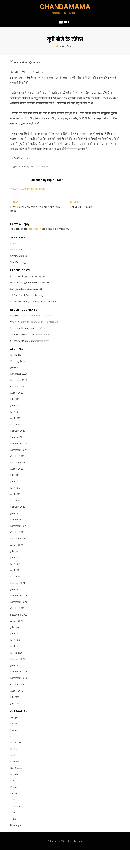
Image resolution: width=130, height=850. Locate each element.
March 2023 (16, 424)
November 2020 (18, 601)
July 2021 (15, 551)
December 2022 (18, 443)
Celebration (23, 166)
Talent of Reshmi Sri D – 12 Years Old (39, 321)
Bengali (14, 717)
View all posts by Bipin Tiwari (27, 188)
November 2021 (18, 525)
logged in (34, 229)
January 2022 (17, 513)
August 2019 (16, 690)
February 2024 (17, 361)
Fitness (14, 736)
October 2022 (17, 456)
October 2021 (17, 532)
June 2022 (15, 481)
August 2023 (16, 392)
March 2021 (16, 576)
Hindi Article (34, 166)
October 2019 (17, 684)
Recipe (13, 793)
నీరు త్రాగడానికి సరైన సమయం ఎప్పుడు (27, 276)
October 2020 (17, 608)
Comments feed (18, 255)
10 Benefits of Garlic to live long (26, 295)
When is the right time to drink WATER (29, 282)
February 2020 (17, 658)
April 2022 (15, 494)
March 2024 (16, 354)
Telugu (13, 812)
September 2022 (18, 462)
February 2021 (17, 582)
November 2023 (18, 380)
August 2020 (16, 620)
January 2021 (17, 589)
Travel (13, 818)
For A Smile (16, 742)
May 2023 (15, 411)
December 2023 (18, 373)
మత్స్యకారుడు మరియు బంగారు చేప (26, 288)
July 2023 (15, 399)
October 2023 (17, 386)
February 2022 (17, 506)
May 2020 (15, 639)
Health (13, 748)
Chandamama (65, 7)
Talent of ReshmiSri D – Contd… (36, 315)
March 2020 (16, 652)
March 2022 (16, 500)
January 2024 (17, 367)
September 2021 (18, 538)
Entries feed (16, 249)
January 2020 (17, 665)
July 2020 (15, 627)
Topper (44, 166)
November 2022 (18, 449)
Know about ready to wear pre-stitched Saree (33, 301)
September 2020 (18, 614)
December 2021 (18, 519)
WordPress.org (18, 262)
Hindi (12, 755)
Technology (16, 805)
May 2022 (15, 487)
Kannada (14, 761)
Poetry (13, 787)
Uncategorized (17, 825)
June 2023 (15, 405)
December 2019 (18, 671)
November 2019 (18, 677)
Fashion (14, 729)
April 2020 (15, 646)
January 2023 (17, 437)
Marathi (14, 774)
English (13, 723)
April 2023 (15, 418)
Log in (13, 243)
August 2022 (16, 468)
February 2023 (17, 430)
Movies (14, 780)
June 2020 (15, 633)
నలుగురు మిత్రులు (42, 334)
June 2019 (15, 703)
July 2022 (15, 475)
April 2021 (15, 570)
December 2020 (18, 595)
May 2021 (15, 563)
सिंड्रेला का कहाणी (41, 340)
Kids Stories (16, 767)
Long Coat (39, 328)
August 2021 (16, 544)
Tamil (13, 799)
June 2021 (15, 557)
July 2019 (15, 696)
